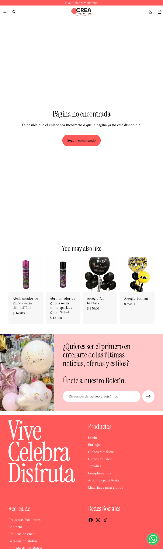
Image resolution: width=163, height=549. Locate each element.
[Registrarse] (148, 396)
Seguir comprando (81, 140)
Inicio (92, 437)
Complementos (99, 473)
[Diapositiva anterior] (13, 274)
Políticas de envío (21, 534)
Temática (94, 466)
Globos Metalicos (101, 452)
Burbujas (94, 444)
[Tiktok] (105, 519)
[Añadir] (36, 285)
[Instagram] (98, 519)
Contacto (15, 526)
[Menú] (5, 12)
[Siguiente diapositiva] (38, 274)
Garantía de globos (22, 541)
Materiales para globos (105, 487)
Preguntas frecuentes (24, 519)
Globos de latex (100, 459)
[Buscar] (14, 12)
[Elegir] (148, 285)
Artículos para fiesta (103, 480)
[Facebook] (90, 519)
